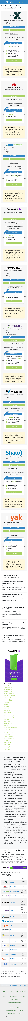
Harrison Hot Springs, (10, 727)
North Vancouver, (9, 716)
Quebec (21, 1010)
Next (25, 52)
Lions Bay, (7, 721)
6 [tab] (19, 188)
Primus (12, 929)
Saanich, (7, 744)
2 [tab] (12, 64)
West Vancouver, (9, 717)
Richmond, (7, 712)
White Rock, (8, 687)
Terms (16, 994)
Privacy (23, 994)
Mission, (7, 706)
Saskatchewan (11, 1013)
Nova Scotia (21, 1005)
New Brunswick (14, 999)
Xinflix (12, 935)
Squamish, (7, 734)
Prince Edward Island (11, 1010)
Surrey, (6, 685)
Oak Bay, (7, 746)
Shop (17, 991)
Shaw (11, 921)
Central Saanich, (9, 736)
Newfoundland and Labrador (14, 1002)
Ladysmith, (7, 742)
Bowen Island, (8, 723)
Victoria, (7, 749)
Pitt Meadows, (8, 689)
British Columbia (13, 996)
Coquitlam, (7, 697)
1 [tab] (10, 64)
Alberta (4, 996)
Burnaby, (7, 704)
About (10, 991)
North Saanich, (8, 733)
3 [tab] (14, 64)
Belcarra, (7, 710)
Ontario (18, 1007)
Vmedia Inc (13, 916)
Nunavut (11, 1007)
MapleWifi (13, 886)
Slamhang (13, 941)
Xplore (12, 882)
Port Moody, (8, 699)
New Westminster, (9, 695)
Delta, (6, 708)
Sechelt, (7, 748)
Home (4, 991)
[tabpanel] (14, 52)
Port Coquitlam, (9, 693)
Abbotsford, (8, 700)
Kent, (6, 725)
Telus (11, 910)
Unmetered (13, 964)
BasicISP (12, 945)
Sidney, (6, 731)
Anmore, (7, 702)
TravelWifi (13, 896)
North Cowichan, (9, 738)
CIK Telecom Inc (14, 891)
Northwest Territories (10, 1005)
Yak (11, 925)
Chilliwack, (7, 719)
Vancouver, (7, 714)
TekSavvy (12, 902)
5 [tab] (18, 64)
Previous (3, 52)
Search (23, 991)
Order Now (14, 60)
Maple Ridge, (8, 691)
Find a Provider (7, 994)
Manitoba (23, 996)
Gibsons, (7, 729)
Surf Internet (13, 949)
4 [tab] (16, 64)
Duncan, (7, 740)
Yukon (20, 1013)
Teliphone (13, 954)
